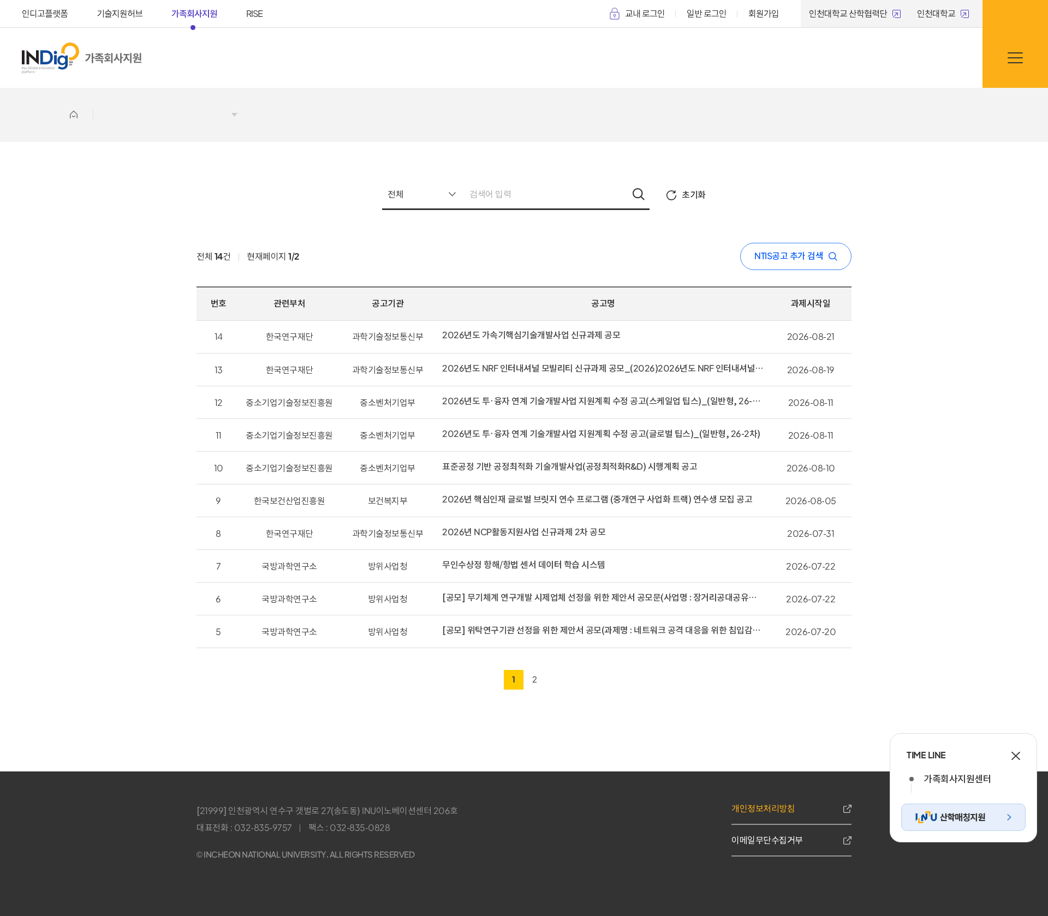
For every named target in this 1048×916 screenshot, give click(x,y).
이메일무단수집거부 (767, 840)
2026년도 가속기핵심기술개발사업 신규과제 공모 (531, 335)
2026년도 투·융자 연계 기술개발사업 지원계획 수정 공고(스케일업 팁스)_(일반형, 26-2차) (603, 401)
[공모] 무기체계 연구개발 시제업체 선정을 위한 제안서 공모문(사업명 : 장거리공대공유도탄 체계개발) (603, 597)
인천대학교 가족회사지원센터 (113, 58)
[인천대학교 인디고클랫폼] (50, 58)
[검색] (639, 195)
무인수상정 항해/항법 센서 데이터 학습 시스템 (523, 564)
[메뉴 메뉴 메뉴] (1015, 57)
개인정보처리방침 (763, 808)
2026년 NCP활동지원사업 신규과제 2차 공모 (523, 531)
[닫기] (1015, 756)
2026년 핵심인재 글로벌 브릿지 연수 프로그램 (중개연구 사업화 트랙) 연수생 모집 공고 (597, 499)
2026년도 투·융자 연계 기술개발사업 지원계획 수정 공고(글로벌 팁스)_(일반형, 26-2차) (601, 433)
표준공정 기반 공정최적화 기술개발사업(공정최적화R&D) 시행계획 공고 (569, 466)
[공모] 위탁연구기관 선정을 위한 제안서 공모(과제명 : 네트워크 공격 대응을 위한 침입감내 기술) (603, 630)
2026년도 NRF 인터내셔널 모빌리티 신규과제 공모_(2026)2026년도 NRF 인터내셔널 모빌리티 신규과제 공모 (603, 368)
